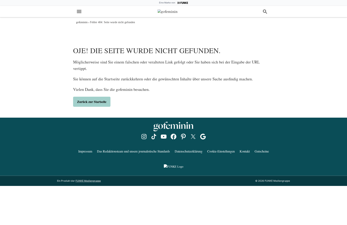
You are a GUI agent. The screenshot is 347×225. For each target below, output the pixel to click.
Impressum (85, 151)
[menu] (79, 11)
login (258, 11)
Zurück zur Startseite (91, 101)
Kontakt (245, 151)
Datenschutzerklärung (188, 151)
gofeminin (82, 22)
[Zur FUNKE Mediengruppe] (182, 3)
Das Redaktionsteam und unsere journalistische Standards (133, 151)
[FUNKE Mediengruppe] (173, 166)
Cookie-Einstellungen (221, 151)
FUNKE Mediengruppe (88, 180)
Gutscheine (262, 151)
